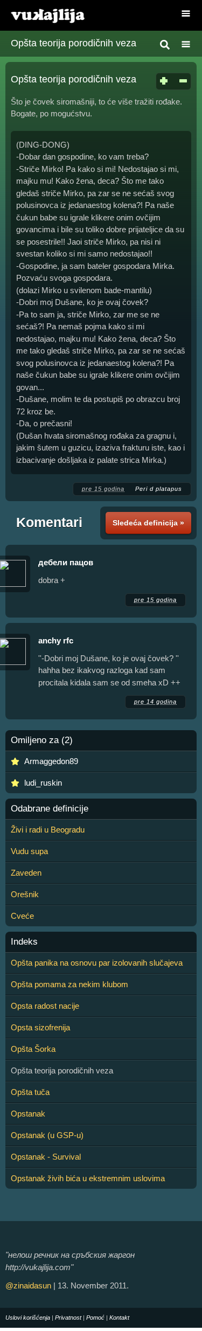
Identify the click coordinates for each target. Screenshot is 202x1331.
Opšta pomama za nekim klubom (69, 984)
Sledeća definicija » (148, 522)
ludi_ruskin (43, 782)
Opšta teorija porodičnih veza (73, 43)
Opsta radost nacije (45, 1005)
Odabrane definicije (49, 809)
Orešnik (25, 894)
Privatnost (68, 1317)
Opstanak (28, 1113)
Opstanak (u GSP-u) (47, 1135)
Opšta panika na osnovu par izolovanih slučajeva (97, 962)
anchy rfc (55, 640)
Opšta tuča (30, 1092)
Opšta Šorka (33, 1048)
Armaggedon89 (51, 761)
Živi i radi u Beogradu (48, 829)
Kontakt (119, 1317)
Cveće (22, 915)
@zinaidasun (28, 1285)
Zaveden (26, 872)
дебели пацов (65, 562)
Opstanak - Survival (46, 1156)
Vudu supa (29, 851)
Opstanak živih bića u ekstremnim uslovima (88, 1178)
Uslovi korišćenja (27, 1317)
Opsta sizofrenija (40, 1027)
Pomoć (95, 1317)
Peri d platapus (158, 489)
